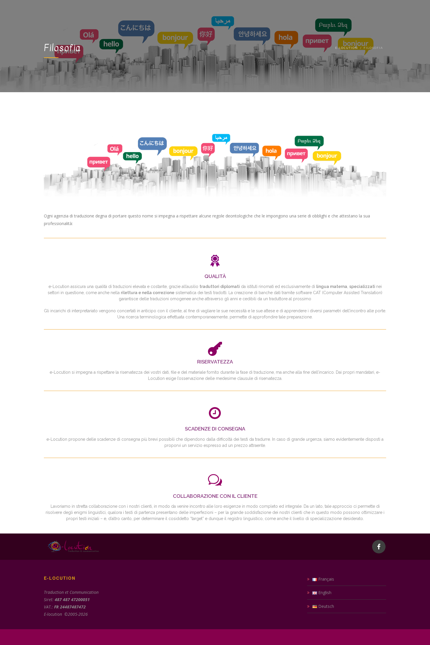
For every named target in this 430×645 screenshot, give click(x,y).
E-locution (346, 47)
